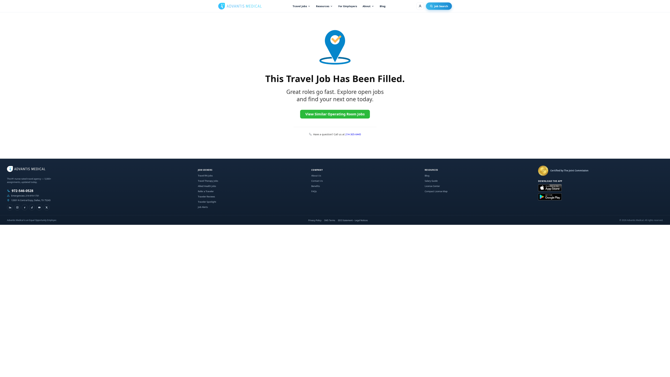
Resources (322, 6)
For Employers (347, 6)
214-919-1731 (32, 195)
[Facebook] (25, 207)
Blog (383, 6)
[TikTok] (32, 207)
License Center (432, 186)
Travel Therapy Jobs (208, 180)
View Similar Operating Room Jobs (335, 114)
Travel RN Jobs (205, 175)
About (367, 6)
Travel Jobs (300, 6)
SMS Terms (329, 220)
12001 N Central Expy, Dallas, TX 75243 (30, 200)
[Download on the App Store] (550, 188)
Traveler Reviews (206, 196)
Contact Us (317, 180)
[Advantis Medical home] (240, 6)
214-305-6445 (353, 134)
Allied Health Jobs (207, 186)
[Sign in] (420, 6)
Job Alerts (203, 207)
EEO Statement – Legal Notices (353, 220)
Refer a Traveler (206, 191)
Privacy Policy (314, 220)
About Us (316, 175)
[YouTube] (39, 207)
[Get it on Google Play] (550, 197)
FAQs (314, 191)
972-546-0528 (22, 191)
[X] (47, 207)
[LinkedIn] (10, 207)
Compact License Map (436, 191)
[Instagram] (17, 207)
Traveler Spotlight (207, 201)
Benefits (315, 186)
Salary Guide (431, 180)
